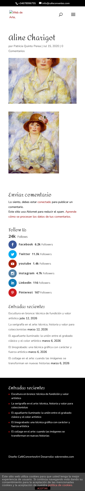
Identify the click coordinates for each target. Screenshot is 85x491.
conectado (44, 202)
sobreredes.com (64, 457)
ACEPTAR (42, 488)
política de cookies (60, 485)
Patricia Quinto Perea (27, 46)
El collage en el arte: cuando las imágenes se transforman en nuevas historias (38, 434)
